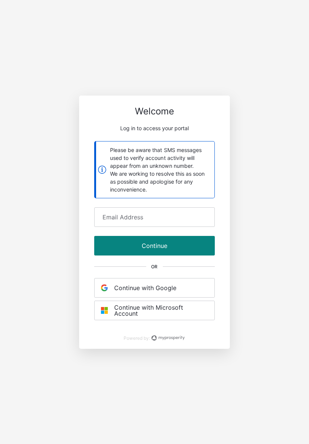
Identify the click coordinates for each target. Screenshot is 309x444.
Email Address (122, 217)
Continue (154, 245)
